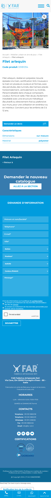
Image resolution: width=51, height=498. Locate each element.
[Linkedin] (23, 433)
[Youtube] (32, 433)
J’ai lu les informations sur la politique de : (22, 301)
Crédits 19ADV (37, 473)
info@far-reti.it (28, 426)
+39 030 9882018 (30, 414)
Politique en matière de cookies (35, 471)
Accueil (5, 55)
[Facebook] (19, 433)
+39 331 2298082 (30, 420)
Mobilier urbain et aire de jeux (23, 55)
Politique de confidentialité (13, 471)
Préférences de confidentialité (20, 473)
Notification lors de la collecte (17, 489)
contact (15, 304)
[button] (44, 17)
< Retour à (7, 162)
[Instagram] (28, 433)
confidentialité (37, 301)
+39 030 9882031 (30, 417)
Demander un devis (13, 124)
